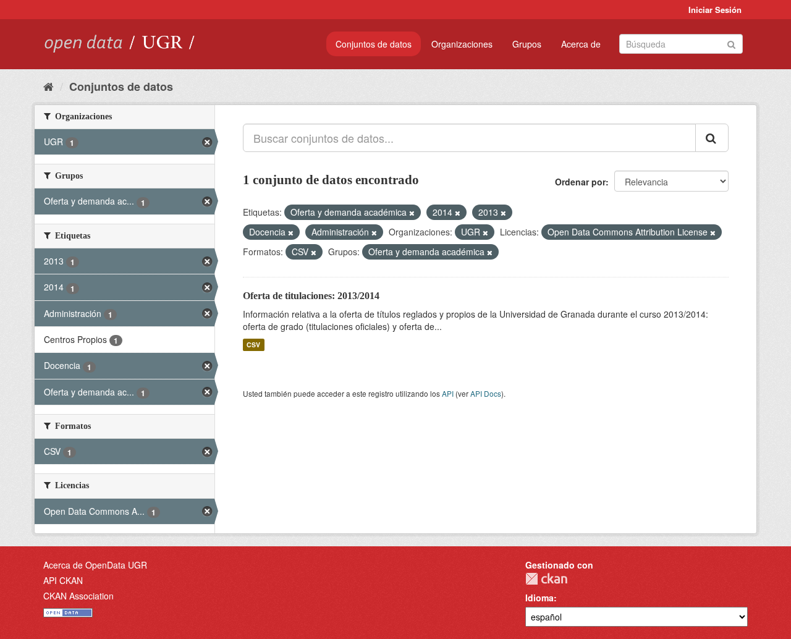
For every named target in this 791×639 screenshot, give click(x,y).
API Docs (485, 393)
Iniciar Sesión (715, 9)
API (448, 393)
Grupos (526, 44)
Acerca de (581, 44)
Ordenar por (580, 182)
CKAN (546, 578)
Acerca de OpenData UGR (95, 565)
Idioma (539, 597)
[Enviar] (731, 43)
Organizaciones (462, 44)
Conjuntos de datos (374, 44)
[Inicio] (48, 86)
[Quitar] (412, 213)
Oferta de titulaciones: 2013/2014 (311, 295)
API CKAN (63, 580)
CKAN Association (78, 596)
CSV (253, 344)
